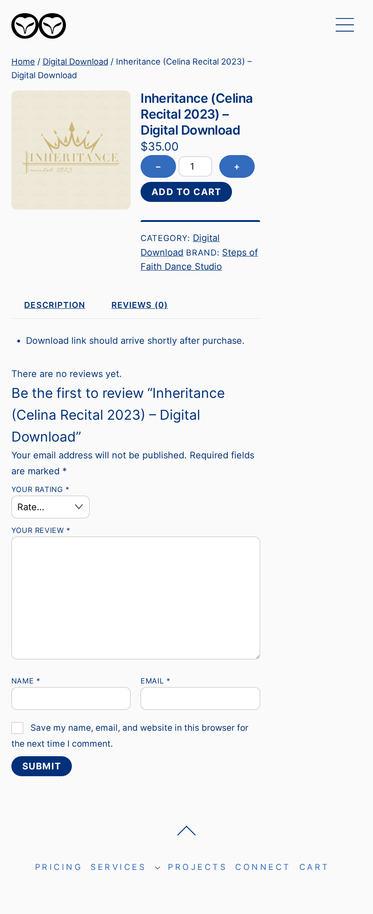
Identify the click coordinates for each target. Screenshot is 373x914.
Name (25, 680)
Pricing (59, 867)
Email (155, 680)
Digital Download (75, 61)
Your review (41, 530)
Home (23, 61)
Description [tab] (54, 305)
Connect (263, 867)
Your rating (40, 489)
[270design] (38, 34)
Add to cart (186, 191)
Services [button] (118, 867)
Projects (197, 867)
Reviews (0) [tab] (139, 305)
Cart (314, 867)
